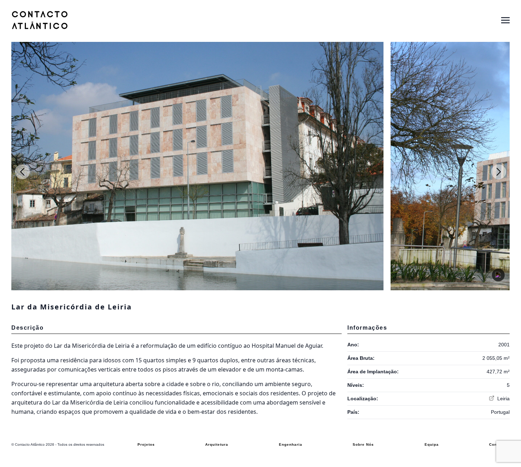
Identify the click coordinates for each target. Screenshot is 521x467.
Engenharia (290, 444)
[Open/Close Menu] (505, 20)
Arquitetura (216, 444)
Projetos (146, 444)
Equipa (432, 444)
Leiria (503, 398)
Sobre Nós (363, 444)
